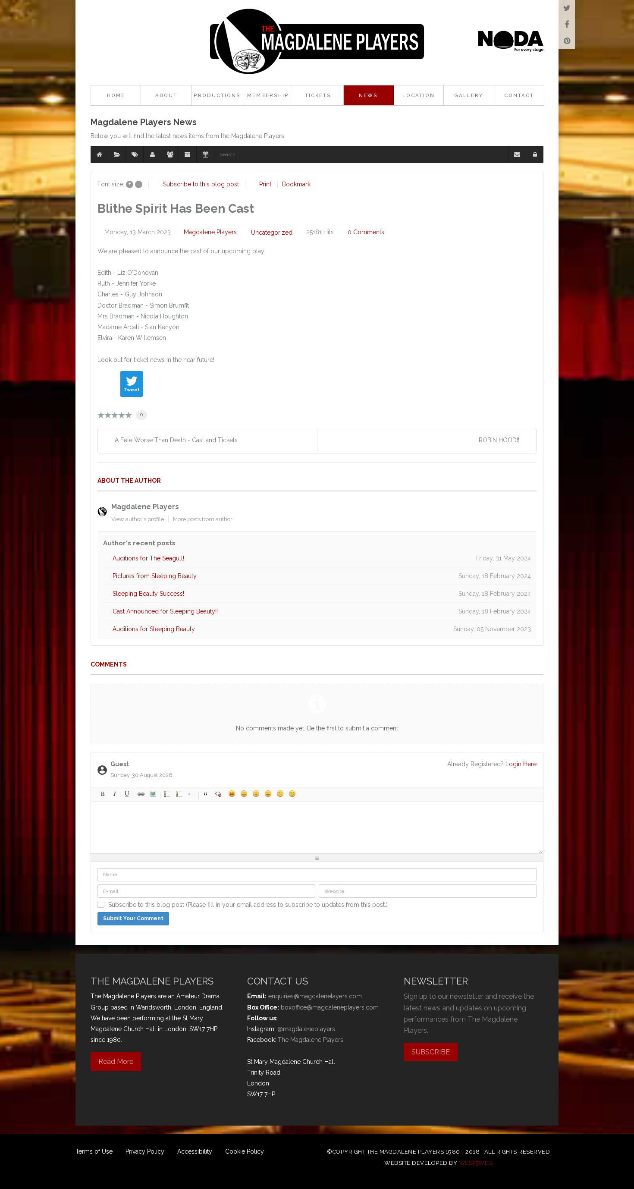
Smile (244, 794)
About (166, 95)
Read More (115, 1061)
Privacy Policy (145, 1151)
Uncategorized (271, 232)
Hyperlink (141, 794)
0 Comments (366, 232)
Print (265, 184)
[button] (534, 154)
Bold (102, 794)
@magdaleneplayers (306, 1028)
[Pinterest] (567, 41)
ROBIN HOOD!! (499, 440)
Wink (292, 794)
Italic (115, 794)
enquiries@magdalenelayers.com (315, 996)
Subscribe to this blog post (201, 184)
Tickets (318, 95)
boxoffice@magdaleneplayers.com (330, 1007)
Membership (268, 95)
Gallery (468, 95)
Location (418, 95)
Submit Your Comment (133, 918)
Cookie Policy (244, 1151)
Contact (519, 95)
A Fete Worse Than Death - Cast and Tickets (176, 440)
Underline (127, 794)
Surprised (256, 794)
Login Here (521, 764)
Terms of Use (94, 1151)
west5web (476, 1163)
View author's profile (137, 519)
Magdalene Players (210, 232)
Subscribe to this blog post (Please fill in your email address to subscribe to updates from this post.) (248, 904)
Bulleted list (167, 794)
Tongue (268, 794)
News (368, 95)
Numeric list (179, 794)
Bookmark (296, 184)
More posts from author (202, 519)
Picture (153, 794)
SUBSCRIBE (430, 1052)
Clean (218, 794)
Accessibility (194, 1151)
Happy (232, 794)
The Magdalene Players (310, 1039)
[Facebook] (567, 24)
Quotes (206, 794)
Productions (217, 95)
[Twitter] (567, 8)
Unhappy (280, 794)
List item (191, 794)
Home (116, 95)
